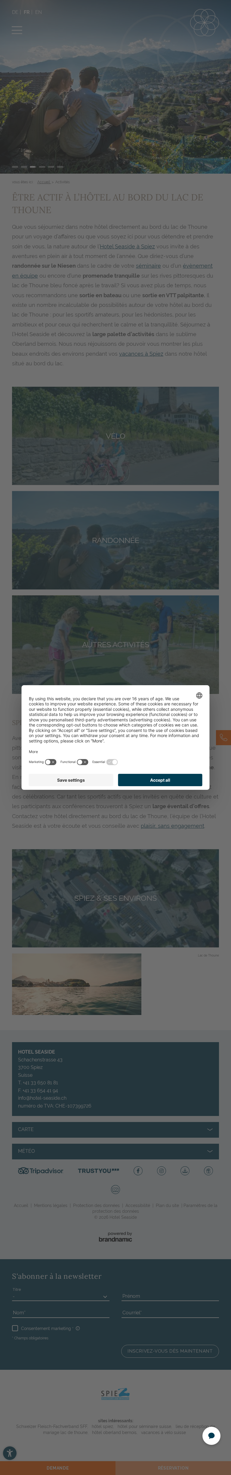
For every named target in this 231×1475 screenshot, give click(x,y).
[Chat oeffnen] (211, 1436)
